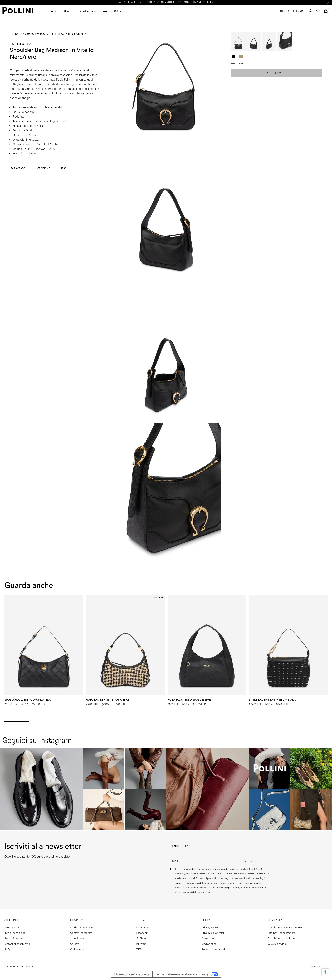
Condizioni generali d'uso (282, 938)
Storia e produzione (81, 927)
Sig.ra (175, 846)
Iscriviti (249, 861)
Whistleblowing (277, 944)
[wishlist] (318, 11)
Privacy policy (210, 927)
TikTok (139, 949)
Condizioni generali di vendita (285, 927)
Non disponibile (277, 73)
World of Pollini (112, 11)
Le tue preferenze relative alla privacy (181, 974)
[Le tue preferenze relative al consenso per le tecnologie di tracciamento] (325, 972)
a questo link (204, 892)
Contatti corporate (81, 933)
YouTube (141, 938)
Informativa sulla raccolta (131, 974)
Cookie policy (210, 938)
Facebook (142, 933)
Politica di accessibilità (215, 949)
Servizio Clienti (13, 927)
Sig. (187, 846)
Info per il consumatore (281, 933)
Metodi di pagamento (17, 944)
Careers (74, 944)
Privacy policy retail (213, 933)
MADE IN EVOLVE (319, 966)
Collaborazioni (78, 949)
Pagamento (18, 168)
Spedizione (43, 168)
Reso (64, 168)
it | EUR (298, 11)
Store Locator (78, 938)
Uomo (67, 11)
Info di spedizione (14, 933)
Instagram (142, 927)
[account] (310, 11)
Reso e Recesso (13, 938)
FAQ (7, 949)
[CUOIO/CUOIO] (241, 56)
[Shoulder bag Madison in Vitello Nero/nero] (166, 139)
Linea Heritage (87, 11)
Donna (53, 11)
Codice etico (209, 944)
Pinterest (141, 944)
